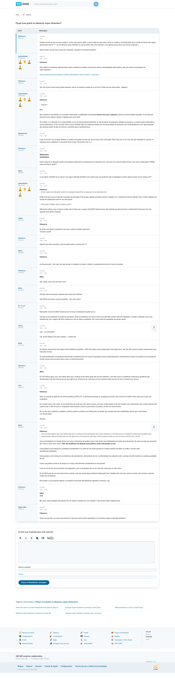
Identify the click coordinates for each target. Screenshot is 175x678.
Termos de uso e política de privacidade (91, 666)
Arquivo (29, 666)
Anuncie (38, 666)
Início (17, 15)
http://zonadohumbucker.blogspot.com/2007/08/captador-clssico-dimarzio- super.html (69, 75)
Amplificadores (27, 636)
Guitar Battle (88, 643)
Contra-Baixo (57, 636)
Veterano (21, 38)
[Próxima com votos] (155, 331)
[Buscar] (96, 4)
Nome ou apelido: (24, 567)
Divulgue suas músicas (61, 643)
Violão (86, 633)
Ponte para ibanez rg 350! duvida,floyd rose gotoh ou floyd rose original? (38, 607)
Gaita (55, 640)
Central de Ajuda (51, 666)
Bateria (117, 636)
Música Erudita (27, 643)
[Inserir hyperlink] (37, 538)
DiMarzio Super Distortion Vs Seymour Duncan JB (33, 613)
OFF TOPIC (118, 643)
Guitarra (28, 15)
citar (41, 38)
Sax (85, 640)
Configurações (66, 666)
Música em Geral (28, 633)
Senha (20, 574)
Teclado (86, 636)
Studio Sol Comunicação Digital (156, 667)
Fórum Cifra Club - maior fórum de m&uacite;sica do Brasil (22, 4)
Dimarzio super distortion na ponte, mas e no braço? (83, 613)
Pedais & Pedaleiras (122, 633)
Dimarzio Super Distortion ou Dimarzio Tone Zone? (83, 607)
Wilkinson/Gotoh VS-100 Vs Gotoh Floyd (129, 607)
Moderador (21, 58)
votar (45, 58)
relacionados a (50, 602)
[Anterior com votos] (152, 430)
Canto (24, 640)
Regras (20, 666)
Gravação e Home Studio (123, 640)
